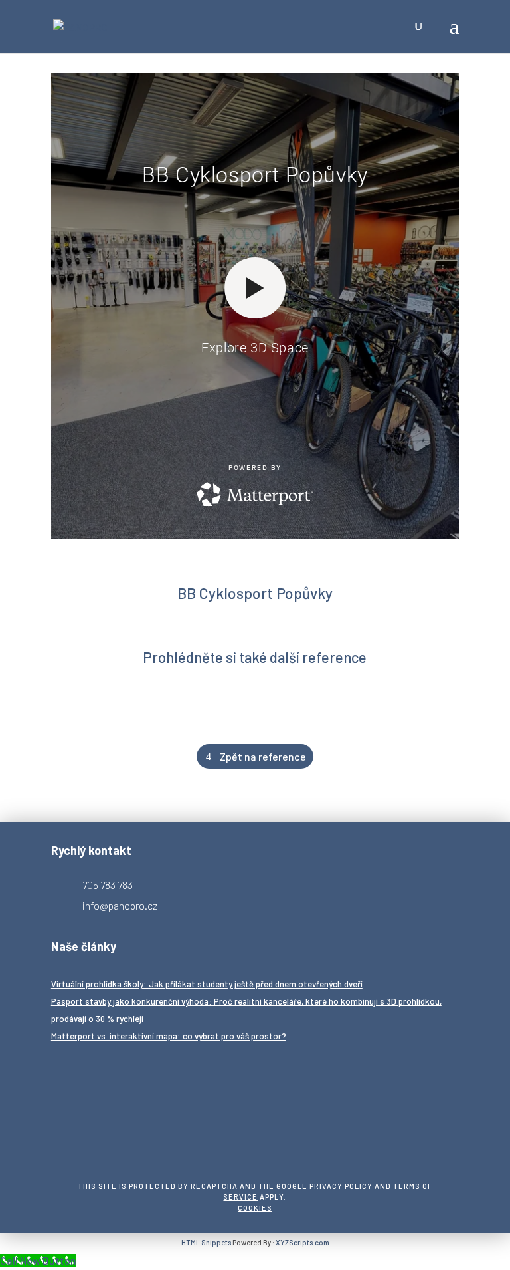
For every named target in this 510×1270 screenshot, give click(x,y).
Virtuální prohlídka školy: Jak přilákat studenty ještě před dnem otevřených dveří (207, 984)
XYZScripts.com (302, 1242)
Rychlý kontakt (91, 850)
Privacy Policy (341, 1186)
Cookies (255, 1208)
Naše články (83, 946)
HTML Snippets (206, 1242)
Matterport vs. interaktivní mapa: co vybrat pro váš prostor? (168, 1036)
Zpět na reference (263, 756)
